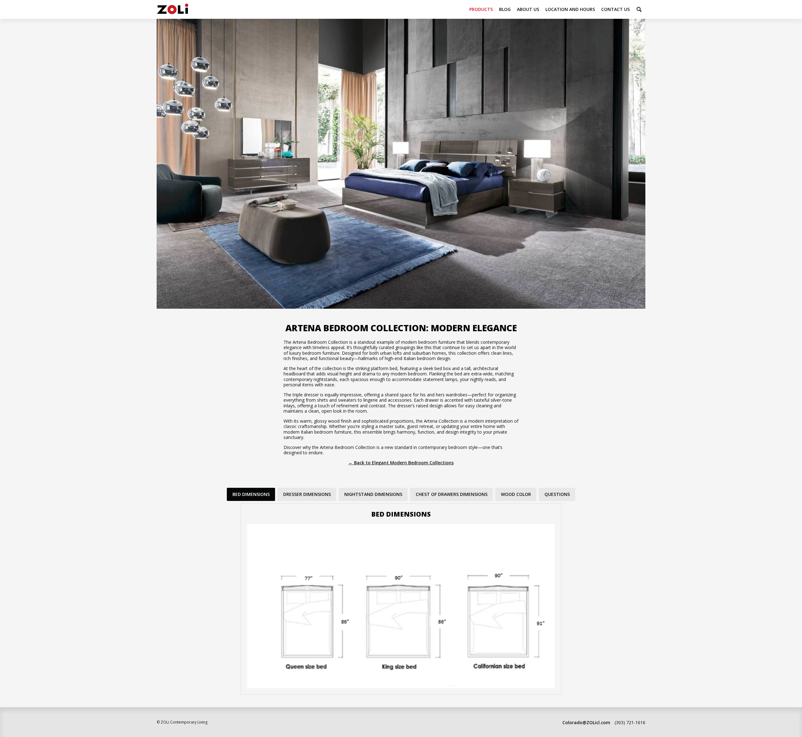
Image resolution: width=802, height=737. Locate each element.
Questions (557, 494)
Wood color (516, 494)
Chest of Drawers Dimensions (451, 494)
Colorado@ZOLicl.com (586, 722)
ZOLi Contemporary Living (173, 9)
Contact (615, 9)
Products (481, 9)
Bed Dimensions (251, 494)
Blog (505, 9)
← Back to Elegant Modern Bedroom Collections (401, 463)
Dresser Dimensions (307, 494)
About (528, 9)
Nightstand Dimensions (373, 494)
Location (570, 9)
